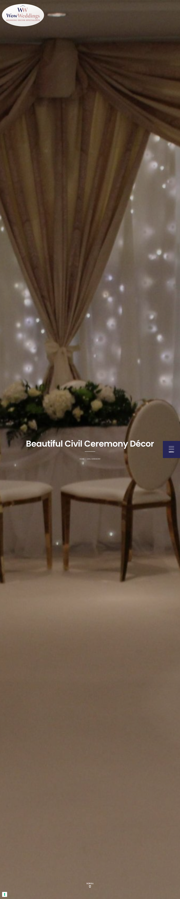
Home (82, 459)
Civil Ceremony (93, 459)
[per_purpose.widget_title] (4, 894)
